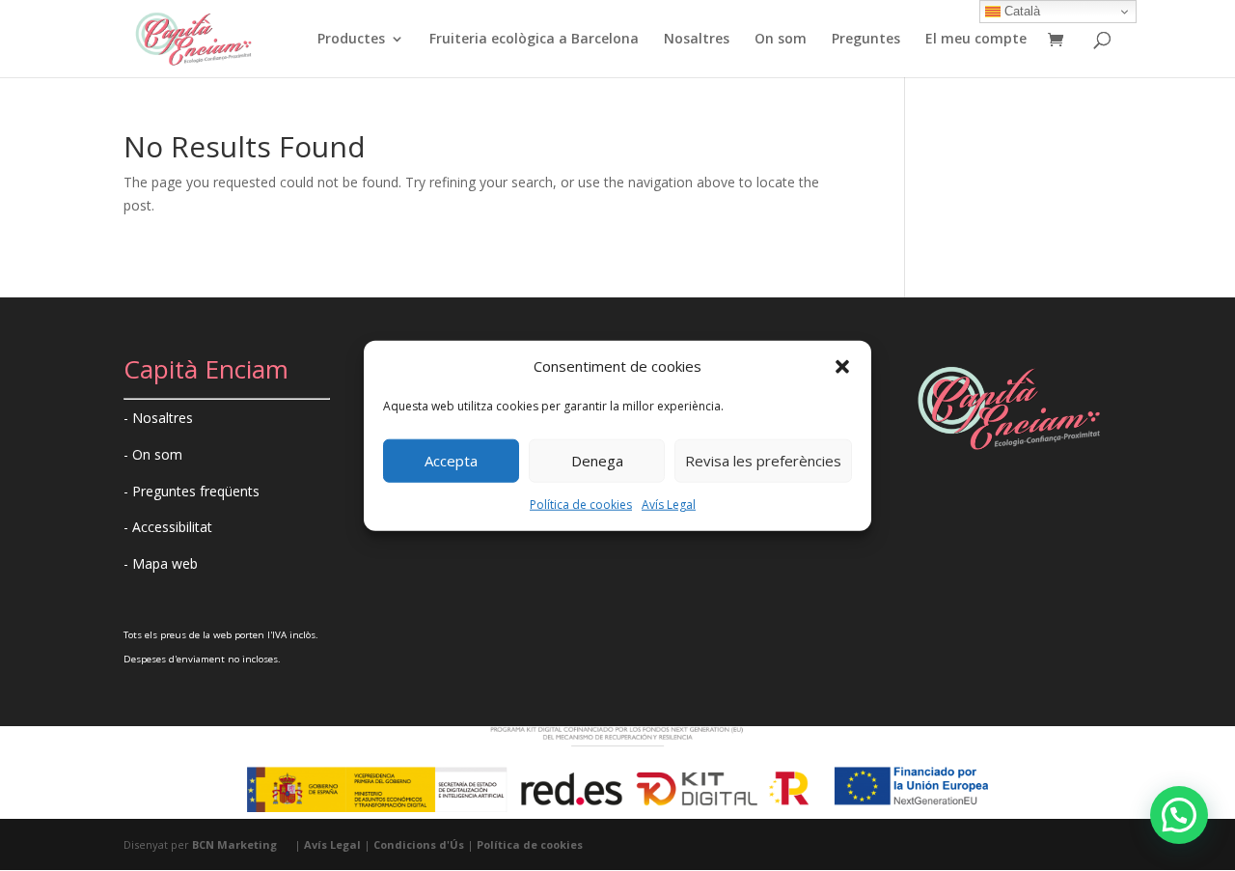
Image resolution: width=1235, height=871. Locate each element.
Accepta (451, 460)
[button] (842, 367)
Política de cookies (581, 504)
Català (1020, 11)
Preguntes (866, 39)
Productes (351, 39)
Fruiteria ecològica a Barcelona (534, 39)
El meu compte (976, 39)
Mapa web (165, 563)
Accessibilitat (172, 527)
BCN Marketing (234, 844)
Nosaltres (696, 39)
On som (781, 39)
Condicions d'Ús (418, 844)
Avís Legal (669, 504)
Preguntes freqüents (196, 491)
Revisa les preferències (763, 460)
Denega (597, 460)
